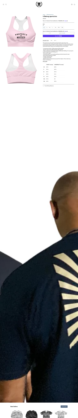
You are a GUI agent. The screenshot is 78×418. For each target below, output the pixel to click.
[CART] (74, 4)
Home (44, 14)
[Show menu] (3, 4)
